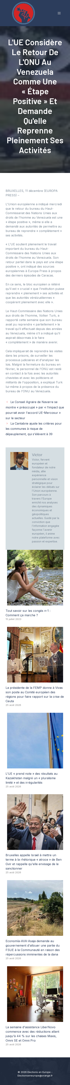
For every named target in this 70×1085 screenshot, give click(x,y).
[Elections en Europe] (24, 13)
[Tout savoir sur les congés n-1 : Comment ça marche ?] (35, 603)
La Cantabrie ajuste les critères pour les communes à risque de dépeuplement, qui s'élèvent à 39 (34, 429)
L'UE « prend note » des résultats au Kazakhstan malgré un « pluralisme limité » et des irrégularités (31, 778)
